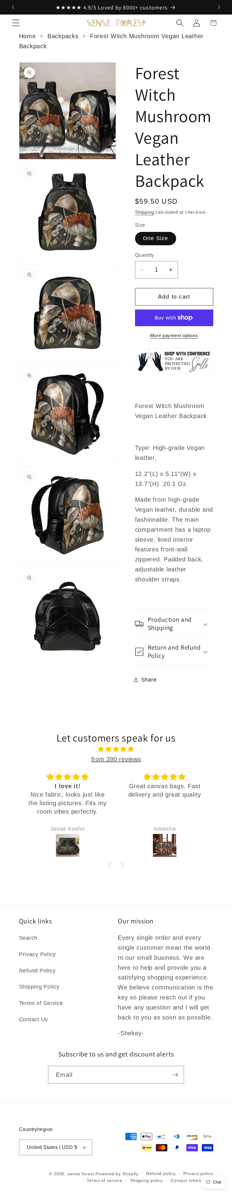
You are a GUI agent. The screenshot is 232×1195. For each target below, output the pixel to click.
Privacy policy (198, 1173)
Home (27, 36)
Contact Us (33, 1019)
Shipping (144, 212)
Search (28, 938)
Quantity (144, 255)
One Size (155, 238)
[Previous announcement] (13, 7)
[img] (116, 749)
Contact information (192, 1180)
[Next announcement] (219, 7)
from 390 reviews (116, 759)
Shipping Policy (39, 987)
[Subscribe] (175, 1074)
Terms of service (104, 1180)
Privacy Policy (37, 954)
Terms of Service (41, 1003)
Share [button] (149, 680)
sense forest (80, 1174)
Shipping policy (146, 1180)
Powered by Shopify (116, 1174)
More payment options (174, 335)
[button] (16, 23)
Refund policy (161, 1173)
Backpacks (63, 36)
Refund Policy (37, 971)
